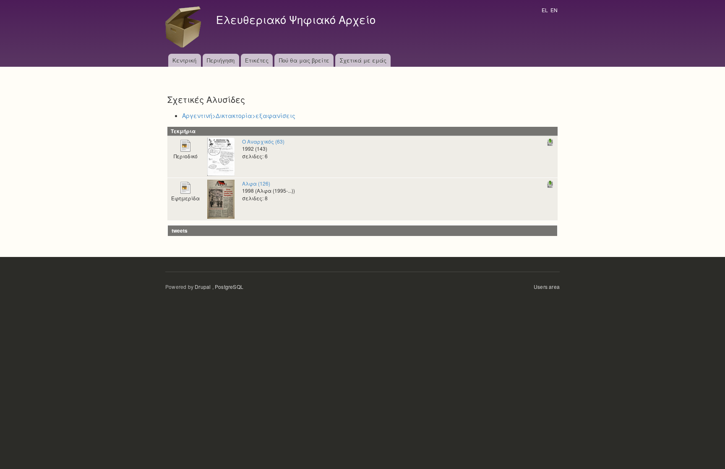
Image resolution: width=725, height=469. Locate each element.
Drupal (203, 286)
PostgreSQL (229, 286)
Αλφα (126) (256, 183)
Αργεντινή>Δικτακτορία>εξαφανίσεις (238, 115)
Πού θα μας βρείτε (304, 60)
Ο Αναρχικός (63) (263, 141)
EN (554, 9)
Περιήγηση (221, 60)
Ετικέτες (257, 60)
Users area (547, 286)
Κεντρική (184, 60)
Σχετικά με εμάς (363, 60)
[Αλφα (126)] (221, 198)
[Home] (185, 27)
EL (545, 9)
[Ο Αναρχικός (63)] (221, 156)
